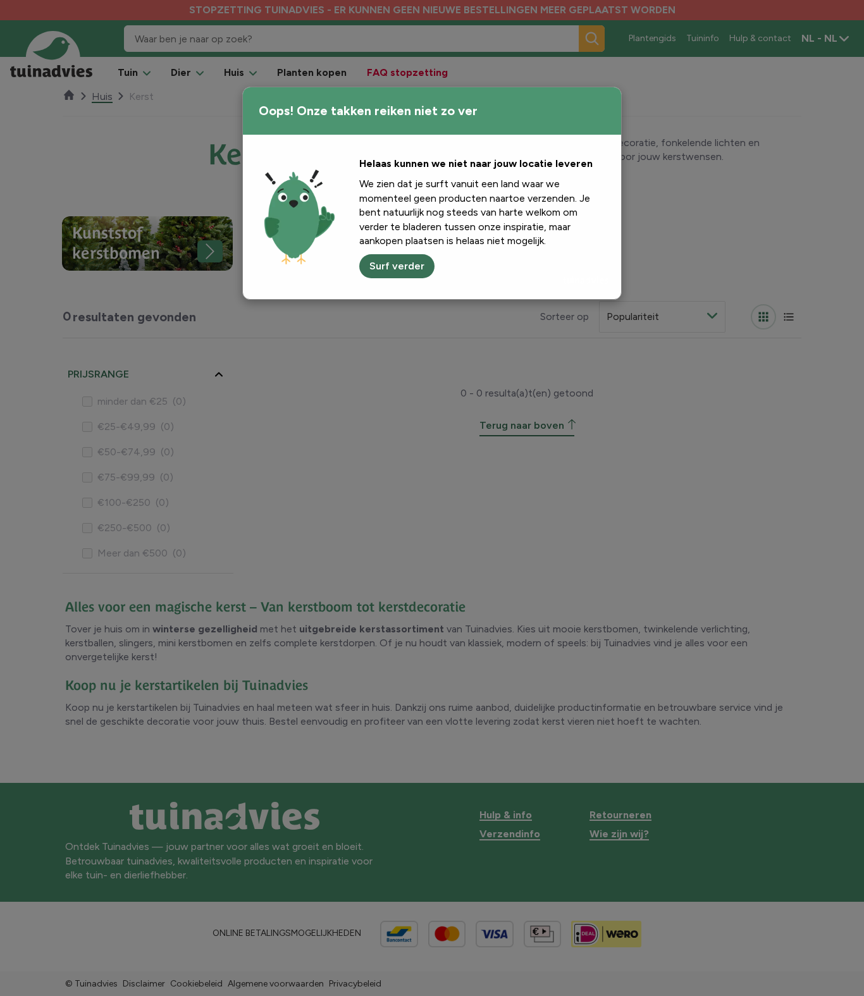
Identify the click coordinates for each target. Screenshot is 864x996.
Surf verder (396, 266)
